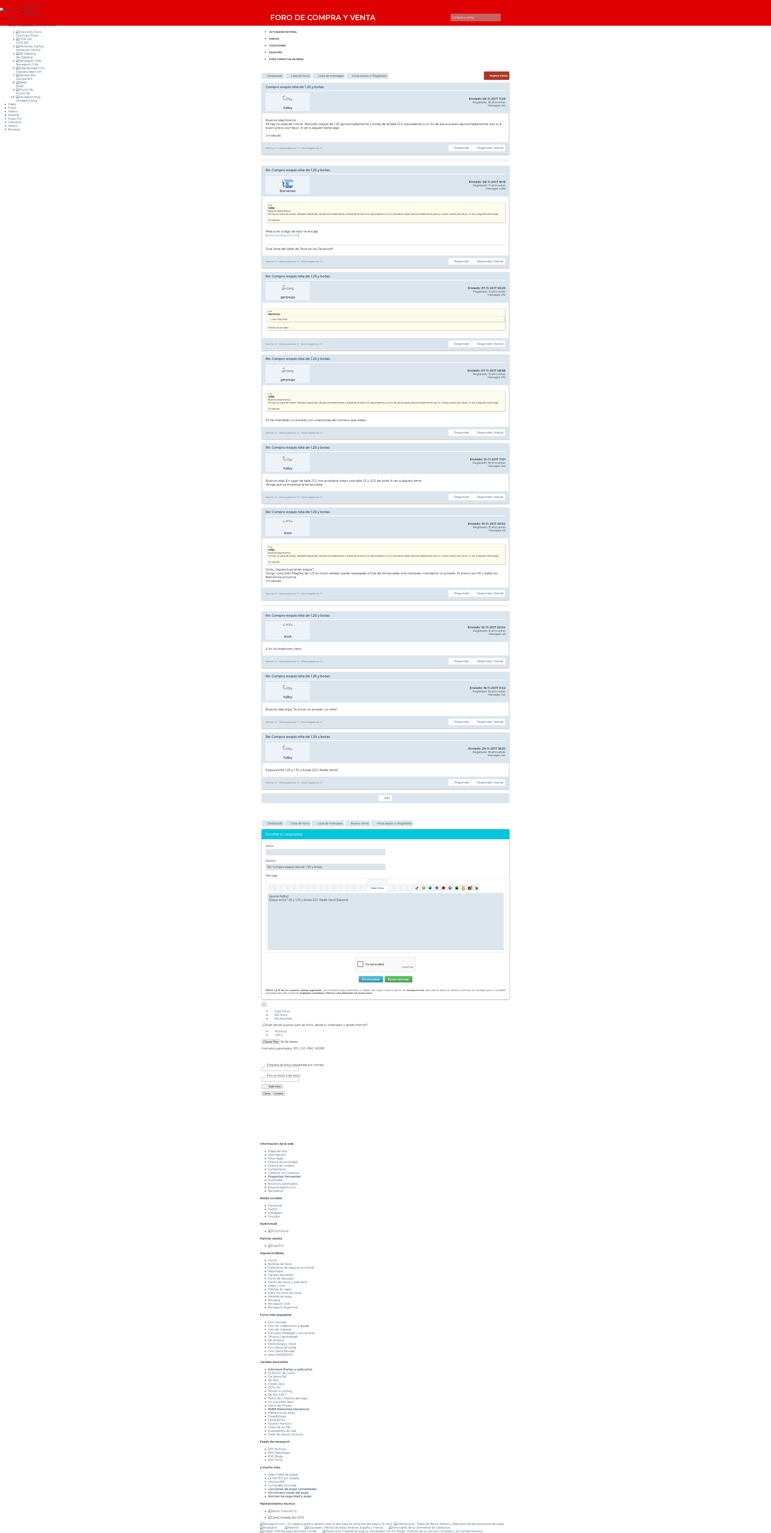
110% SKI (274, 1387)
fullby (287, 108)
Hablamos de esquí (281, 1413)
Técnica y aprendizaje (283, 1336)
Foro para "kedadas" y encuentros (291, 1333)
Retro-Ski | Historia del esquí (288, 1398)
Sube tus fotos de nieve (284, 1293)
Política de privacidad (283, 1162)
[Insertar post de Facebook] (397, 888)
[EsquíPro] (276, 1246)
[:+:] (476, 888)
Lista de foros (300, 76)
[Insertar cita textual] (337, 888)
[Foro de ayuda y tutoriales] (444, 17)
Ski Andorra (276, 1340)
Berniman (288, 191)
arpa (288, 533)
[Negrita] (271, 888)
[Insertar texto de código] (344, 888)
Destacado (274, 76)
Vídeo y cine (276, 1286)
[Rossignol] (268, 1527)
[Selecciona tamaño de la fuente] (317, 888)
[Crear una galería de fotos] (390, 888)
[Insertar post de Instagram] (404, 888)
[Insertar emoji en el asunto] (382, 867)
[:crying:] (457, 888)
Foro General (277, 1322)
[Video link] (364, 888)
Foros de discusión (281, 1278)
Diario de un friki (279, 1427)
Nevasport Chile (279, 1304)
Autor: (270, 846)
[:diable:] (470, 888)
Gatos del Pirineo (280, 1405)
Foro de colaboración (282, 1326)
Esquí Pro (275, 52)
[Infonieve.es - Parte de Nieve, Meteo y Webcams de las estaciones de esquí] (449, 1524)
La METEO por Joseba (283, 1478)
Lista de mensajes (331, 76)
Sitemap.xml (277, 1155)
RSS (387, 798)
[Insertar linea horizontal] (331, 888)
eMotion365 (276, 1482)
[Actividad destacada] (433, 17)
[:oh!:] (450, 888)
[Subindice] (298, 888)
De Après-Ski (277, 1376)
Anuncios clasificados (283, 1184)
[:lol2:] (430, 888)
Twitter (273, 1209)
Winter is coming (280, 1391)
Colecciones (277, 45)
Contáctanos (277, 1169)
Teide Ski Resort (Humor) (285, 1434)
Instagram (275, 1213)
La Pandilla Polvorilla (282, 1485)
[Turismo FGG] (419, 1527)
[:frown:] (437, 888)
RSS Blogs (275, 1456)
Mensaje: (272, 875)
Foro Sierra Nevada (281, 1351)
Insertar (278, 1093)
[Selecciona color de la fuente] (311, 888)
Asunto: (271, 861)
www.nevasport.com (282, 235)
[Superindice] (304, 888)
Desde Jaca (276, 1384)
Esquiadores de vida (282, 1431)
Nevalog (274, 1300)
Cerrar (266, 1093)
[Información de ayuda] (500, 882)
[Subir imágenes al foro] (377, 882)
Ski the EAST (277, 1395)
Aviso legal (275, 1158)
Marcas (274, 38)
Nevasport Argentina (282, 1307)
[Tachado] (291, 888)
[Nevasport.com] (12, 9)
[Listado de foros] (438, 17)
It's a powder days (280, 1402)
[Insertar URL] (324, 888)
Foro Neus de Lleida (282, 1347)
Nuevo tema (499, 75)
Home (272, 1260)
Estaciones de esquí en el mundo (291, 1267)
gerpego (287, 297)
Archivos (280, 1031)
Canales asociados (280, 1275)
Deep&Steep (277, 1416)
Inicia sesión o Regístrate (369, 76)
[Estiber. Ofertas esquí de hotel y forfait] (288, 1531)
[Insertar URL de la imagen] (357, 888)
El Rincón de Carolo (281, 1373)
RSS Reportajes (279, 1453)
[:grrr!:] (443, 888)
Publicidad (275, 1180)
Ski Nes (273, 1380)
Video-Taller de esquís (283, 1474)
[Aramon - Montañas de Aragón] (292, 1527)
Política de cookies (281, 1165)
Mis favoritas (283, 1018)
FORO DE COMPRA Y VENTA (322, 17)
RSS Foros (275, 1460)
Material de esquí (280, 1296)
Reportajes (275, 1271)
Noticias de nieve (280, 1264)
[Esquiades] (344, 1527)
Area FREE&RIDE (280, 1355)
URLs (278, 1035)
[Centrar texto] (351, 888)
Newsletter (276, 1191)
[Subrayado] (284, 888)
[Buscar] (447, 17)
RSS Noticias (277, 1449)
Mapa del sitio (277, 1151)
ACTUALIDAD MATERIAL (283, 32)
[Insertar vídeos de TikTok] (417, 888)
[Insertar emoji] (500, 896)
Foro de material (279, 1329)
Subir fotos (282, 1011)
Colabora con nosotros (283, 1173)
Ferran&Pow (276, 1420)
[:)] (423, 888)
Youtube (274, 1216)
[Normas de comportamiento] (441, 17)
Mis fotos (280, 1015)
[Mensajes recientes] (435, 17)
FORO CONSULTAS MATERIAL (286, 59)
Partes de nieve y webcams (287, 1282)
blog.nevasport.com (282, 1187)
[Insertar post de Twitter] (410, 888)
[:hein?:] (463, 888)
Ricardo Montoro (280, 1423)
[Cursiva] (278, 888)
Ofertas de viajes (279, 1289)
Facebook (275, 1205)
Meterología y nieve (282, 1344)
